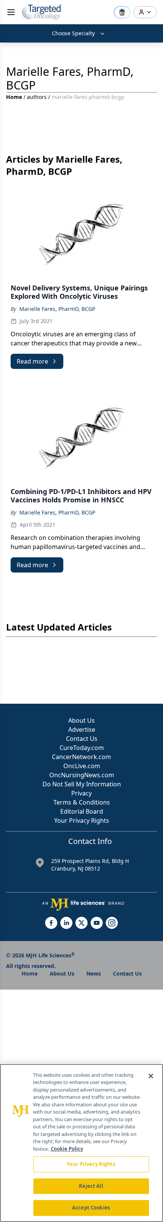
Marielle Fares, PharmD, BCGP (57, 308)
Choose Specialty (73, 33)
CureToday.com (82, 748)
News (93, 973)
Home (14, 96)
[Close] (151, 1076)
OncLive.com (81, 766)
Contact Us (81, 738)
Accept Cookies (91, 1207)
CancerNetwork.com (81, 757)
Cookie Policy (67, 1148)
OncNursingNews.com (81, 775)
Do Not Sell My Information (81, 784)
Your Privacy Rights (81, 820)
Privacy (81, 793)
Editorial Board (81, 811)
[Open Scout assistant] (122, 12)
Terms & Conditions (81, 802)
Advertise (81, 729)
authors (37, 96)
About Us (81, 720)
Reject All (91, 1186)
